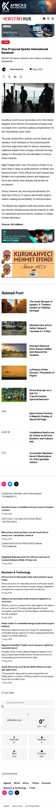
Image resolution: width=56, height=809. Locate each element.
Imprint (6, 806)
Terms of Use (17, 806)
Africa (26, 783)
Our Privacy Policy (32, 806)
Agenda (7, 783)
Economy (46, 783)
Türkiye (35, 783)
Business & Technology (15, 788)
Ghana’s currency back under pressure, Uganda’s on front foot (26, 600)
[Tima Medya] (28, 31)
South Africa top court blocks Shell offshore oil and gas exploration (26, 668)
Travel (5, 42)
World (17, 783)
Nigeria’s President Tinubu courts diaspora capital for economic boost (27, 646)
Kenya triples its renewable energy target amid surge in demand (28, 624)
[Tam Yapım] (8, 692)
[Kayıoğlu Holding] (28, 7)
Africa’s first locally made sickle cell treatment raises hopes (27, 578)
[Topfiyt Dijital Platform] (28, 236)
